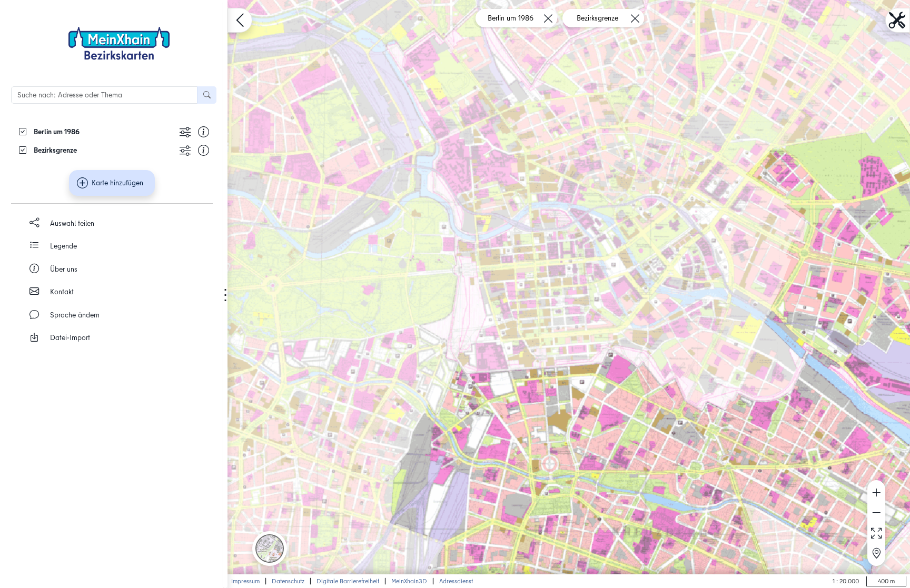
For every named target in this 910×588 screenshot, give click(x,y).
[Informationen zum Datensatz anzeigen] (203, 131)
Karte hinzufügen (117, 182)
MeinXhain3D (409, 580)
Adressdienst (456, 580)
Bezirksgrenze (597, 18)
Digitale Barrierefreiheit (347, 580)
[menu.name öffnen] (240, 20)
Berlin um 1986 (510, 18)
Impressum (245, 580)
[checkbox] (95, 131)
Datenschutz (288, 580)
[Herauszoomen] (876, 513)
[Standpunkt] (876, 553)
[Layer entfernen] (548, 18)
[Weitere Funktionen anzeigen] (185, 131)
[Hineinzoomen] (876, 492)
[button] (269, 548)
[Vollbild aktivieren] (876, 533)
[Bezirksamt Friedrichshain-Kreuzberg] (119, 43)
